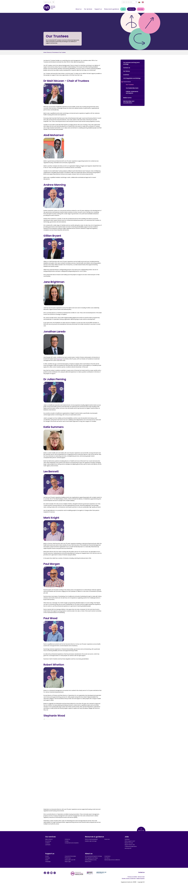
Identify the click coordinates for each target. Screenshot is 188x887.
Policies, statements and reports (132, 92)
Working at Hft (128, 848)
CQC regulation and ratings (91, 858)
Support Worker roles (130, 844)
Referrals (131, 9)
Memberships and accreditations (112, 859)
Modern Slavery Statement (129, 878)
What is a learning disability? (91, 839)
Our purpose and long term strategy (93, 856)
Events (46, 859)
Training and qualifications (131, 846)
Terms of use (141, 876)
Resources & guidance (111, 9)
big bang (59, 359)
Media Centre (127, 97)
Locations (126, 74)
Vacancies (127, 839)
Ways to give (68, 861)
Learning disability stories (90, 859)
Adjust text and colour (127, 2)
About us (78, 9)
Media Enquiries (140, 878)
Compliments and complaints (72, 843)
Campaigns (48, 861)
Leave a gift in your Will (70, 859)
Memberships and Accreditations (128, 102)
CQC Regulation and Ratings (131, 78)
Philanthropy (68, 858)
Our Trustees (130, 84)
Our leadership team (132, 88)
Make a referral (48, 839)
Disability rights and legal (90, 841)
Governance (127, 81)
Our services (88, 9)
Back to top (141, 830)
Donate (140, 9)
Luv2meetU (47, 844)
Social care (107, 839)
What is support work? (130, 841)
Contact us (126, 67)
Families (66, 841)
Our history (126, 71)
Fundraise (47, 858)
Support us (98, 9)
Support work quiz (129, 843)
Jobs (123, 9)
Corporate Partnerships (70, 856)
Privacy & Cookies (132, 876)
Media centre (88, 861)
